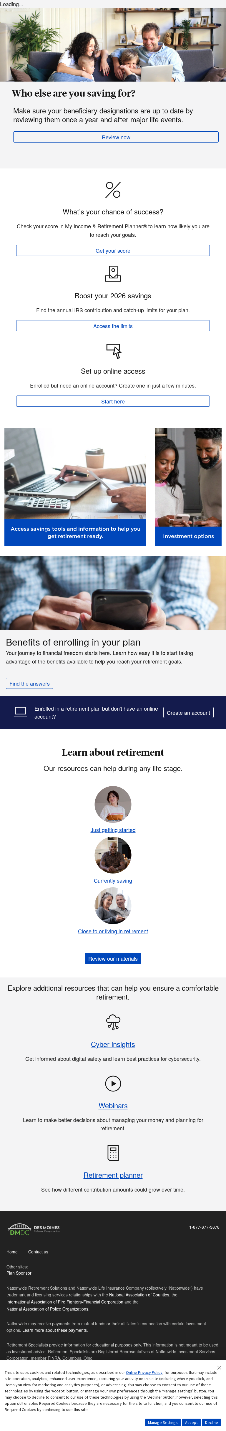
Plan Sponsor (18, 1273)
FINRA (54, 1358)
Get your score (113, 250)
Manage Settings (163, 1422)
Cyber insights (113, 1044)
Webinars (113, 1105)
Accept (191, 1422)
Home (12, 1252)
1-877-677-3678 (204, 1227)
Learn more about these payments (54, 1330)
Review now (116, 137)
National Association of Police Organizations (47, 1309)
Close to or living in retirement (113, 931)
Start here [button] (113, 401)
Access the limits (113, 326)
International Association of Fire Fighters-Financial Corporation (64, 1302)
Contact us (38, 1252)
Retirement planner (113, 1174)
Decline (211, 1422)
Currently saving (113, 880)
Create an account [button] (188, 712)
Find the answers (29, 683)
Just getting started (113, 829)
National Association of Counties (139, 1295)
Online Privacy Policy (144, 1372)
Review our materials (113, 958)
